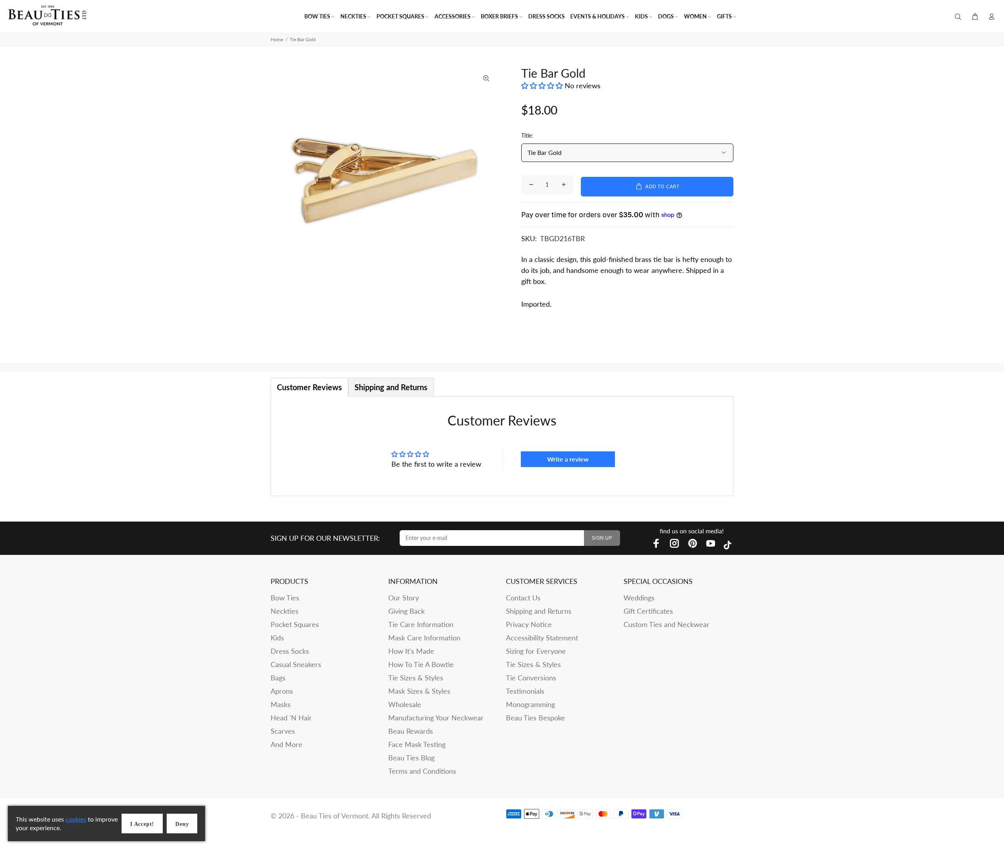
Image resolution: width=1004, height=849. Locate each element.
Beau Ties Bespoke (535, 717)
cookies (75, 819)
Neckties (284, 611)
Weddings (639, 597)
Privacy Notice (529, 624)
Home (277, 39)
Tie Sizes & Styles (415, 677)
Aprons (282, 691)
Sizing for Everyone (536, 651)
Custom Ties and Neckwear (666, 624)
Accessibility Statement (542, 637)
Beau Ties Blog (411, 757)
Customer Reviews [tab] (309, 387)
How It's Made (411, 651)
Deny (182, 824)
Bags (278, 677)
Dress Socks (290, 651)
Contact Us (523, 597)
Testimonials (525, 691)
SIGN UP (602, 538)
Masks (281, 704)
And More (286, 744)
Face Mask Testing (417, 744)
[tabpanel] (502, 446)
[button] (543, 85)
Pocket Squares (295, 624)
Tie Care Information (420, 624)
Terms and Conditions (422, 771)
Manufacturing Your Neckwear (436, 717)
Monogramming (530, 704)
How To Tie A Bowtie (421, 664)
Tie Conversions (531, 677)
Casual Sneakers (296, 664)
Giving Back (406, 611)
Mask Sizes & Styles (419, 691)
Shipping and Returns (538, 611)
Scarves (283, 731)
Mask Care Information (424, 637)
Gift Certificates (648, 611)
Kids (277, 637)
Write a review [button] (568, 459)
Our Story (403, 597)
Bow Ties (285, 597)
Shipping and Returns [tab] (391, 387)
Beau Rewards (410, 731)
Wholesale (404, 704)
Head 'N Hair (291, 717)
